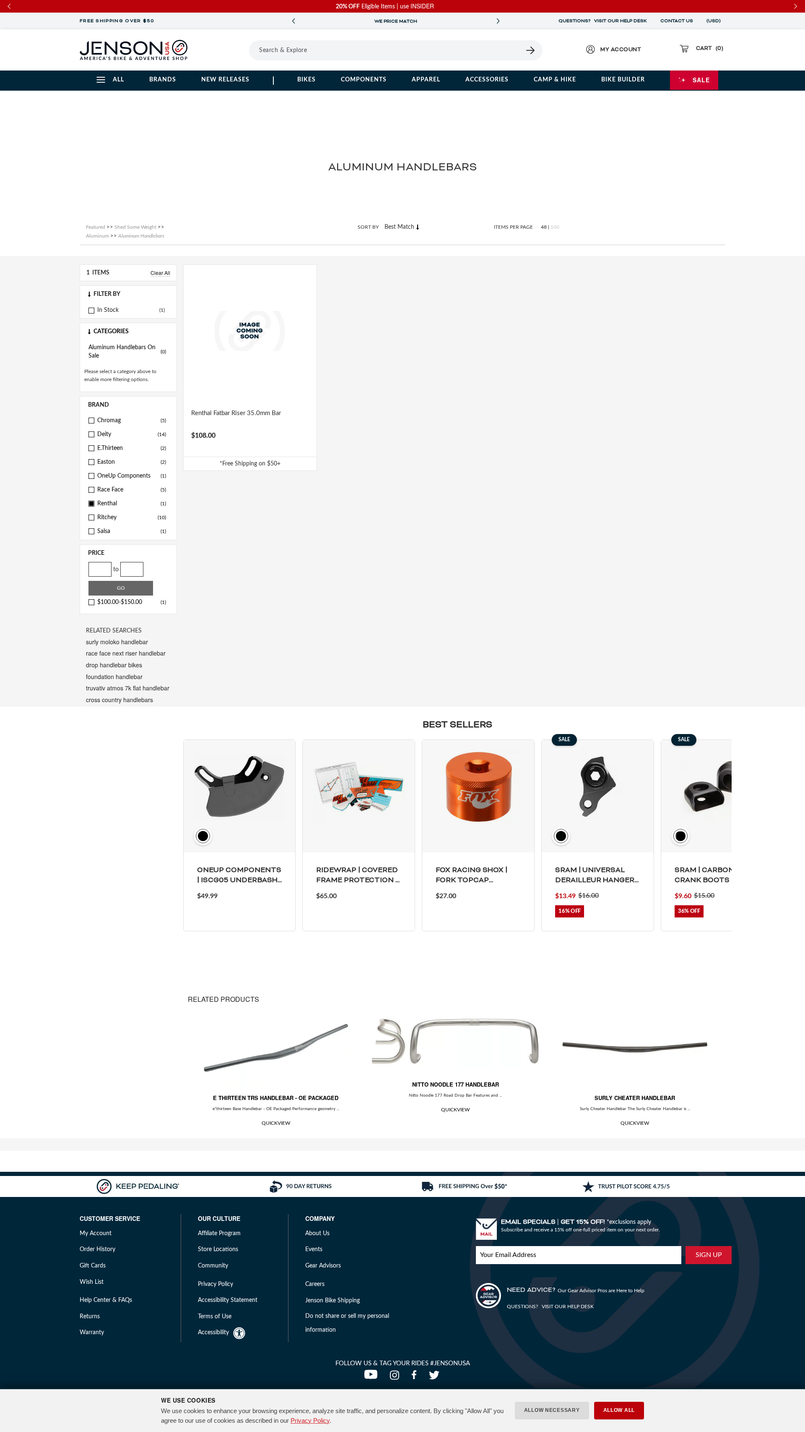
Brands (162, 80)
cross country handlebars (119, 699)
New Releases (225, 80)
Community (213, 1266)
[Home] (133, 50)
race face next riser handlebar (126, 653)
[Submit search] (530, 50)
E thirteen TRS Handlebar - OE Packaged (275, 1098)
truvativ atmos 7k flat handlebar (127, 688)
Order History (97, 1249)
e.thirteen (131, 448)
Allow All (619, 1410)
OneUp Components (131, 476)
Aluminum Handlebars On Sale (127, 352)
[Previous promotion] (293, 21)
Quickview (276, 1123)
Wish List (92, 1282)
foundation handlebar (114, 676)
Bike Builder (623, 80)
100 (555, 227)
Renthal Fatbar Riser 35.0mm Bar (236, 413)
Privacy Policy (310, 1420)
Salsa (131, 531)
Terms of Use (214, 1317)
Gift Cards (93, 1266)
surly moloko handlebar (117, 642)
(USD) (714, 21)
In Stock (108, 310)
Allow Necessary (552, 1410)
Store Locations (218, 1249)
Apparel (426, 80)
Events (313, 1249)
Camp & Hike (555, 80)
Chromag (131, 420)
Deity (131, 434)
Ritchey (131, 517)
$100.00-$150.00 (131, 602)
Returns (90, 1317)
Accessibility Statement (227, 1300)
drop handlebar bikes (114, 665)
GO (121, 588)
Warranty (92, 1332)
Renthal (131, 504)
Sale (701, 80)
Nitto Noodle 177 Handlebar (455, 1084)
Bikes (306, 80)
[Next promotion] (498, 21)
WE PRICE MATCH (395, 21)
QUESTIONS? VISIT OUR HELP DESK (602, 21)
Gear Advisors (323, 1266)
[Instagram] (396, 1377)
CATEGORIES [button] (111, 331)
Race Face (131, 490)
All (118, 80)
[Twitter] (435, 1377)
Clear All (160, 272)
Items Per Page (513, 227)
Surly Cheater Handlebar (635, 1098)
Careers (315, 1284)
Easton (131, 462)
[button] (128, 294)
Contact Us (676, 21)
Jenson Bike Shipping (332, 1301)
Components (364, 80)
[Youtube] (373, 1377)
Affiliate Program (219, 1233)
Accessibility (213, 1332)
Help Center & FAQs (106, 1300)
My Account (96, 1233)
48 (544, 227)
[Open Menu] (226, 50)
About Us (317, 1233)
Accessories (487, 80)
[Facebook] (416, 1377)
